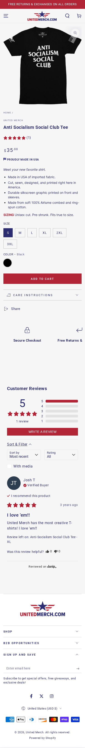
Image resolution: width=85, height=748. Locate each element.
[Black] (7, 263)
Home (7, 112)
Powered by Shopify (42, 738)
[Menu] (6, 16)
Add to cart (42, 278)
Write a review (43, 432)
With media (23, 466)
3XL (10, 244)
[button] (67, 16)
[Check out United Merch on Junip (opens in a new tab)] (51, 566)
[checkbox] (24, 466)
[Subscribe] (79, 669)
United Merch (13, 120)
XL (45, 233)
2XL (59, 233)
